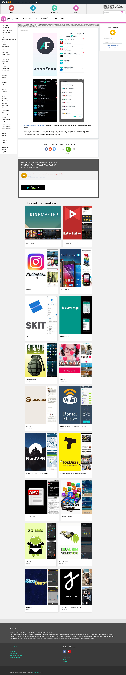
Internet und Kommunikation (9, 39)
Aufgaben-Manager (6, 54)
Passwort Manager (6, 114)
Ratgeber (4, 117)
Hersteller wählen (67, 655)
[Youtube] (70, 652)
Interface (4, 89)
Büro (3, 37)
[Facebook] (65, 652)
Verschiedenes (5, 46)
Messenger (4, 103)
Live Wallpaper (13, 653)
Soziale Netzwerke (6, 124)
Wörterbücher (5, 147)
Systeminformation (6, 128)
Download (4, 75)
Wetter (3, 142)
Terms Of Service (36, 672)
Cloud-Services (5, 68)
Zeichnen (4, 149)
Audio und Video (6, 32)
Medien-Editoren (6, 101)
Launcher (4, 94)
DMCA (42, 672)
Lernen (3, 96)
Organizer (4, 112)
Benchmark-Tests (6, 59)
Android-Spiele (13, 647)
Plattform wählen (113, 48)
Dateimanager (5, 70)
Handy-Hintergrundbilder (16, 655)
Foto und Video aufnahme (8, 80)
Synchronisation (6, 126)
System (4, 44)
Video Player (5, 140)
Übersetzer (4, 138)
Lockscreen (4, 98)
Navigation (4, 42)
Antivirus (4, 50)
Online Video (5, 107)
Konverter (4, 91)
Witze (3, 145)
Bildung (3, 35)
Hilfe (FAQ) (65, 661)
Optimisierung (5, 110)
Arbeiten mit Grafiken (7, 30)
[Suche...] (122, 12)
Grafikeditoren (5, 87)
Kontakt (65, 659)
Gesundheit (4, 82)
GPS (3, 84)
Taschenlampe (5, 131)
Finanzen (4, 77)
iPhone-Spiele (13, 649)
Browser (4, 66)
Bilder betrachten (6, 63)
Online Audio (5, 105)
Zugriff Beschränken (7, 152)
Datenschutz (5, 73)
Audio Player (5, 52)
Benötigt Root (5, 61)
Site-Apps (4, 121)
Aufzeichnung (5, 56)
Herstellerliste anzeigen (113, 45)
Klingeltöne (13, 651)
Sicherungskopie (6, 119)
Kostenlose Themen (15, 657)
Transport (4, 135)
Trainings (4, 133)
